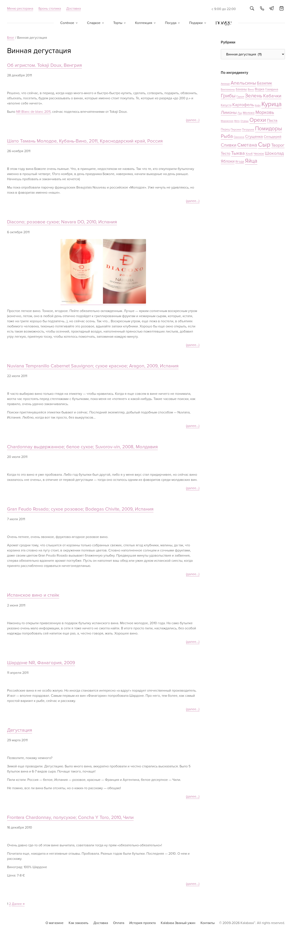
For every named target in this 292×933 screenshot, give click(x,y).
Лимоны (229, 112)
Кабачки (272, 96)
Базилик (264, 83)
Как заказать (78, 923)
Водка (259, 89)
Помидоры (268, 128)
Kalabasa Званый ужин (178, 923)
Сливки (228, 145)
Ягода (239, 161)
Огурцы (244, 121)
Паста (272, 120)
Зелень (253, 96)
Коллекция (143, 23)
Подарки (196, 23)
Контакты (208, 923)
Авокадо (225, 83)
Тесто (225, 153)
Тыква (238, 153)
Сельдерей (272, 137)
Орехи (257, 120)
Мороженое (227, 121)
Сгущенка (254, 136)
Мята (237, 121)
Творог (278, 145)
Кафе (258, 105)
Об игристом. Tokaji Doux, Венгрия (44, 65)
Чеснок (259, 154)
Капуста (226, 105)
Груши (240, 96)
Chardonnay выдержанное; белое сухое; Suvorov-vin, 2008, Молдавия (82, 447)
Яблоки (227, 161)
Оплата (118, 923)
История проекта (142, 923)
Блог (10, 38)
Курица (271, 104)
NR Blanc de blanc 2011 (33, 112)
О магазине (54, 923)
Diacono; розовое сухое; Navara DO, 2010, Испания (62, 222)
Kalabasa (146, 8)
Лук (239, 113)
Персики (236, 129)
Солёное (67, 23)
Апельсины (243, 83)
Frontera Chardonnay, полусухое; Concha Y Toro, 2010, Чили (70, 817)
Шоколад (274, 153)
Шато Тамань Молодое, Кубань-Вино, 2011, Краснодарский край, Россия (85, 141)
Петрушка (248, 129)
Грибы (228, 96)
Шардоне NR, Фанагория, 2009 (41, 663)
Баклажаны (228, 89)
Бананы (241, 89)
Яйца (251, 160)
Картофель (243, 104)
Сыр (264, 145)
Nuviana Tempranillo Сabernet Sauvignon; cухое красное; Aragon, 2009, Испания (92, 366)
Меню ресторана (20, 8)
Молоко (249, 113)
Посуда (170, 23)
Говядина (271, 89)
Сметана (247, 145)
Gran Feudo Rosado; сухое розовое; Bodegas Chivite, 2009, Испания (80, 509)
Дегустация (19, 730)
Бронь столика (49, 8)
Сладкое (93, 23)
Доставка (73, 8)
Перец (225, 129)
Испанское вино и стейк (33, 595)
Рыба (227, 136)
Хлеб (249, 154)
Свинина (239, 137)
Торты (117, 23)
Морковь (264, 112)
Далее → (18, 904)
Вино (251, 89)
